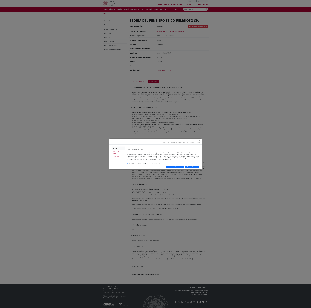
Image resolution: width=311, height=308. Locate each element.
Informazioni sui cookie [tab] (117, 152)
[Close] (199, 140)
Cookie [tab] (115, 148)
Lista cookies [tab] (116, 156)
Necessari (131, 163)
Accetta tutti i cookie (192, 166)
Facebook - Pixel (155, 163)
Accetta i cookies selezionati (175, 166)
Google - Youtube (142, 163)
